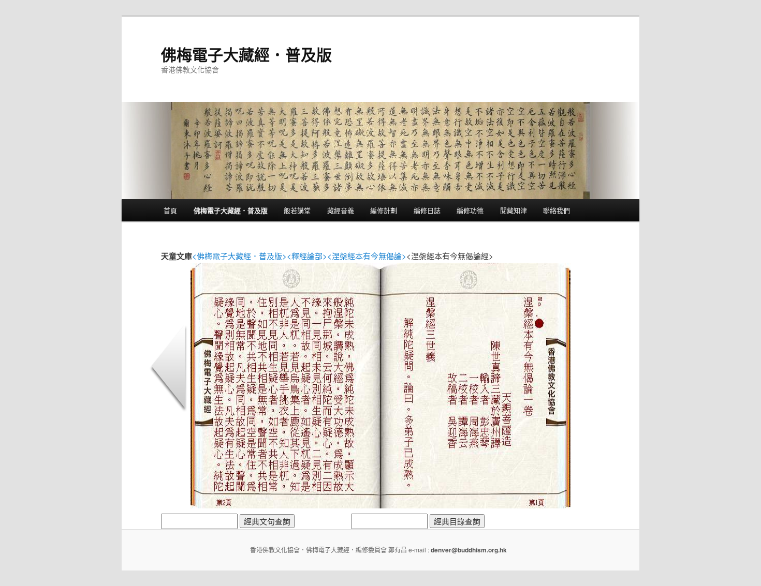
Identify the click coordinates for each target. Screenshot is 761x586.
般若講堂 (297, 210)
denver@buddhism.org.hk (469, 549)
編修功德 (470, 210)
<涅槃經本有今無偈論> (366, 255)
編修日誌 (427, 210)
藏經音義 (340, 210)
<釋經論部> (307, 255)
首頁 (170, 210)
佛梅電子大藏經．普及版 (246, 54)
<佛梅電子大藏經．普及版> (239, 255)
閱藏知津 (513, 210)
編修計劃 (383, 210)
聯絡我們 (556, 210)
